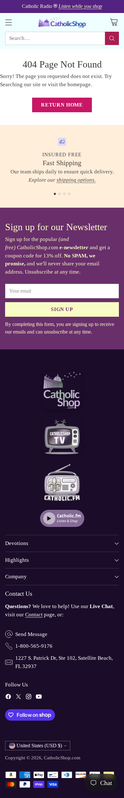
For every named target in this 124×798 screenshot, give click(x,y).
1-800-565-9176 (33, 646)
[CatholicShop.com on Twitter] (18, 698)
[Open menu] (8, 22)
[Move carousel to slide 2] (60, 194)
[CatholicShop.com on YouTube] (39, 698)
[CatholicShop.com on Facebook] (8, 698)
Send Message (31, 634)
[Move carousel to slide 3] (64, 194)
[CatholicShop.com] (62, 22)
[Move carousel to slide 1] (55, 194)
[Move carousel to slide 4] (69, 194)
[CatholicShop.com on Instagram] (28, 698)
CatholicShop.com (62, 757)
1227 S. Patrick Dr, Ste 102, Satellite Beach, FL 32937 (64, 662)
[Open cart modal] (113, 22)
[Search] (112, 38)
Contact (34, 615)
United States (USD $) (39, 746)
